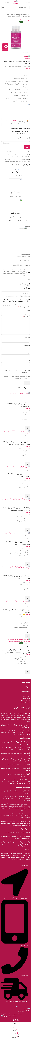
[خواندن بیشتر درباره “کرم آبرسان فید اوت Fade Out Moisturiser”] (27, 428)
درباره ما (28, 684)
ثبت (27, 147)
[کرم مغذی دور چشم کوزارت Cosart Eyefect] (16, 601)
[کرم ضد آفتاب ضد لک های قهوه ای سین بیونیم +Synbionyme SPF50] (15, 640)
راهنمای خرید (27, 693)
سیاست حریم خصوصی (25, 702)
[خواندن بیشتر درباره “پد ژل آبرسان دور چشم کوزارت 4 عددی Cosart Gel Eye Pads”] (27, 530)
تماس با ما (27, 687)
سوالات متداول (26, 696)
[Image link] (15, 1006)
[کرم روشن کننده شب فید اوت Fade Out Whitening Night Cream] (15, 432)
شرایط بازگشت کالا (25, 700)
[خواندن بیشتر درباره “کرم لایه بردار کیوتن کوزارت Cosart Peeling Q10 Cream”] (27, 598)
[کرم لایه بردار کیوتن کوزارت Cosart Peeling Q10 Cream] (15, 568)
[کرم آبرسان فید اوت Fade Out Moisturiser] (15, 394)
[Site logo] (15, 2)
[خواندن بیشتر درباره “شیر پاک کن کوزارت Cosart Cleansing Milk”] (27, 496)
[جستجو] (3, 7)
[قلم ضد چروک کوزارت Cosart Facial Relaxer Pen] (17, 533)
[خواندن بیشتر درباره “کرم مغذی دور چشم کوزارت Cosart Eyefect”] (27, 636)
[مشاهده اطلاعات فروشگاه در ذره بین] (26, 1008)
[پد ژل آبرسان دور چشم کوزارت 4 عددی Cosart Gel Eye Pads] (15, 500)
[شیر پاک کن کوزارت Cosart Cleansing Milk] (18, 467)
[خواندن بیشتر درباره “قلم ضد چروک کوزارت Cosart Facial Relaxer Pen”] (27, 564)
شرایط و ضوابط (26, 698)
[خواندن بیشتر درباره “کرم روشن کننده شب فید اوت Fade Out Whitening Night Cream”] (27, 464)
